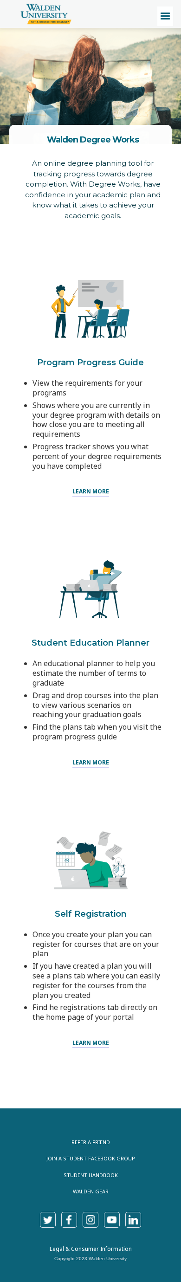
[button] (165, 16)
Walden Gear (91, 1191)
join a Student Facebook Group (90, 1158)
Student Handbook (91, 1175)
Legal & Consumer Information (91, 1249)
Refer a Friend (90, 1142)
